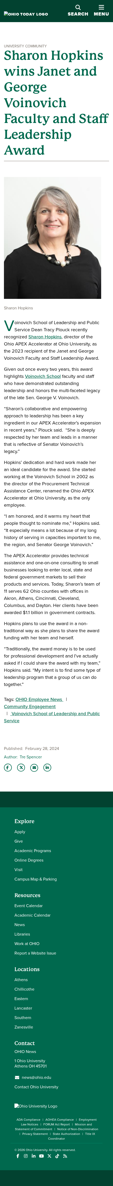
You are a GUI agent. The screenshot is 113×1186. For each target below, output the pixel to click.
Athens (21, 980)
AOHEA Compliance (59, 1119)
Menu (101, 10)
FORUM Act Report (56, 1124)
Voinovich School (43, 376)
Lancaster (23, 1008)
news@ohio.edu (36, 1077)
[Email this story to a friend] (34, 768)
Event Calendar (28, 906)
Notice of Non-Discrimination (77, 1129)
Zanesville (23, 1027)
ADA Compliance (28, 1119)
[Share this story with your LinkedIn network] (47, 768)
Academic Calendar (32, 915)
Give (18, 841)
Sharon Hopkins (44, 336)
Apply (19, 832)
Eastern (21, 999)
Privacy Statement (35, 1133)
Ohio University (36, 1150)
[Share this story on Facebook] (8, 768)
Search (78, 14)
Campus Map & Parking (35, 879)
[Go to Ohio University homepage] (26, 14)
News (19, 925)
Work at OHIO (26, 944)
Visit (18, 870)
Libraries (22, 934)
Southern (22, 1018)
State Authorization (66, 1133)
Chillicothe (24, 989)
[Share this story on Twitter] (21, 768)
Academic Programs (32, 851)
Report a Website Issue (35, 953)
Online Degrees (28, 860)
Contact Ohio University (36, 1087)
